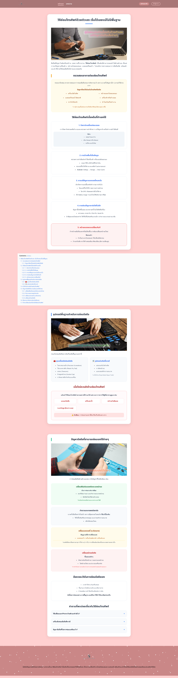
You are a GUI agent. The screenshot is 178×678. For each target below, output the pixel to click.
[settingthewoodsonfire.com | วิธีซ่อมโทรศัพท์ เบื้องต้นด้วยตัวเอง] (36, 4)
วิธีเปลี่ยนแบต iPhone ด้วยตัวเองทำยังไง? (89, 613)
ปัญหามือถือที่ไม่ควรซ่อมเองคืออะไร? (89, 629)
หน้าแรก (61, 4)
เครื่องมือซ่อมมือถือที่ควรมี (89, 621)
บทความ (69, 4)
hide (29, 256)
